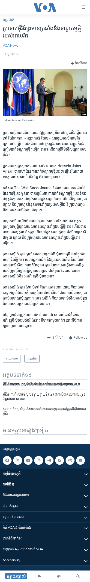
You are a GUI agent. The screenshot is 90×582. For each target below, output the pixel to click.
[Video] (39, 576)
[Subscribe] (80, 460)
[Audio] (59, 576)
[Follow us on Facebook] (7, 460)
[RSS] (59, 460)
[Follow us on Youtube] (28, 460)
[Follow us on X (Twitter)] (17, 460)
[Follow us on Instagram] (38, 460)
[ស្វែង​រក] (78, 576)
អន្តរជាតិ (8, 20)
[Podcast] (70, 460)
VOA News (10, 45)
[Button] (79, 63)
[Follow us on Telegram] (49, 460)
